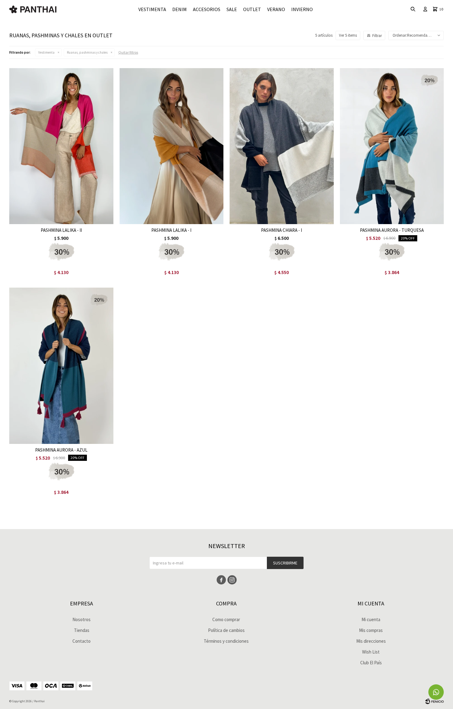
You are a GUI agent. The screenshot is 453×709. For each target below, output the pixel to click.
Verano (276, 9)
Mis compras (371, 630)
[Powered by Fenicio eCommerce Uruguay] (434, 701)
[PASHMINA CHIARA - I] (282, 146)
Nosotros (81, 619)
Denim (179, 9)
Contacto (81, 641)
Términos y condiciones (226, 641)
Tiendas (81, 630)
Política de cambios (226, 630)
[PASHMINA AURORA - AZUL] (61, 366)
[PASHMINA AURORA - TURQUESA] (392, 146)
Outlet (252, 9)
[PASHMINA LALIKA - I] (172, 146)
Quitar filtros (128, 52)
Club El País (371, 663)
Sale (231, 9)
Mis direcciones (371, 641)
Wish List (371, 652)
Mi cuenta (370, 619)
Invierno (302, 9)
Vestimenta (152, 9)
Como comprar (226, 619)
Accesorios (206, 9)
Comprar (80, 217)
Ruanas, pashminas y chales (87, 52)
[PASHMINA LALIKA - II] (61, 146)
